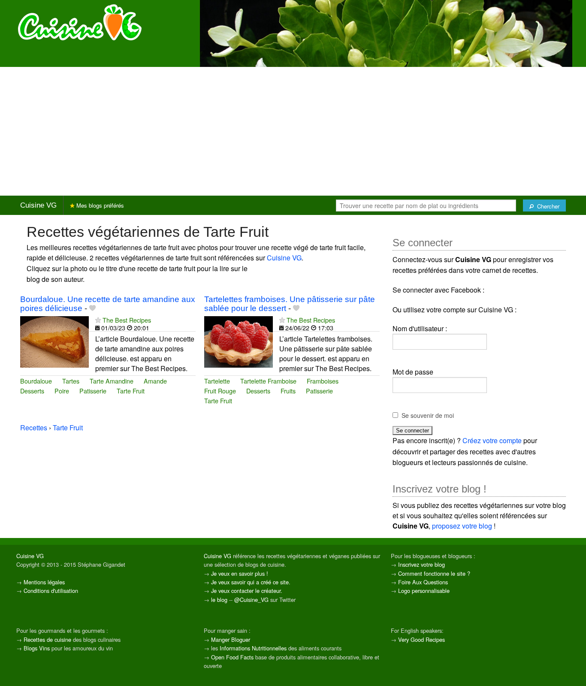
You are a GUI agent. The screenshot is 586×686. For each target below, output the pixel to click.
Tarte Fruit (131, 390)
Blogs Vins (37, 648)
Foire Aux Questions (423, 582)
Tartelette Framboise (268, 380)
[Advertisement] (293, 131)
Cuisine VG (38, 205)
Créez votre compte (492, 440)
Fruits (288, 390)
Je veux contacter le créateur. (246, 590)
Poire (61, 390)
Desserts (32, 390)
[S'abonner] (98, 319)
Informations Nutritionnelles (253, 648)
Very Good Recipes (421, 639)
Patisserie (92, 390)
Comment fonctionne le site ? (434, 573)
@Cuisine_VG (251, 599)
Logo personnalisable (424, 590)
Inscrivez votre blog (421, 564)
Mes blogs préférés (99, 205)
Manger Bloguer (230, 639)
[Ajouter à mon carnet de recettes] (92, 308)
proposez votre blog (462, 526)
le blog (219, 599)
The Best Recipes (127, 319)
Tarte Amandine (111, 380)
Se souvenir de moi (428, 415)
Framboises (322, 380)
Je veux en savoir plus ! (239, 573)
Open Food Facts (232, 657)
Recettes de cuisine (47, 639)
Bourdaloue (36, 380)
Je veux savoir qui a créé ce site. (250, 582)
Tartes (70, 380)
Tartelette (217, 380)
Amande (155, 380)
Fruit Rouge (220, 390)
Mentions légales (44, 582)
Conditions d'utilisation (51, 590)
